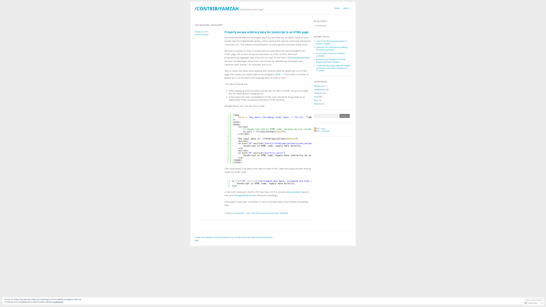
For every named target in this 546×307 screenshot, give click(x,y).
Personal (317, 104)
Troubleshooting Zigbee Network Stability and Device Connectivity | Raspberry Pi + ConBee (333, 68)
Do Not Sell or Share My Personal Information (253, 237)
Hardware (318, 93)
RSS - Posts (321, 129)
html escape (261, 213)
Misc (316, 100)
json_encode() (293, 192)
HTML (253, 213)
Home (336, 8)
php (276, 213)
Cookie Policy (58, 302)
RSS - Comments (323, 131)
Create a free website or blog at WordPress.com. (214, 237)
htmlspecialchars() (300, 57)
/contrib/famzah (217, 9)
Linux (316, 97)
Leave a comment (201, 35)
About (346, 8)
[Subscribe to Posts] (315, 129)
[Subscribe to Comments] (315, 131)
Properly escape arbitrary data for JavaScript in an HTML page (267, 32)
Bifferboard (319, 86)
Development (239, 213)
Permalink (284, 213)
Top (196, 240)
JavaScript (270, 213)
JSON (277, 74)
